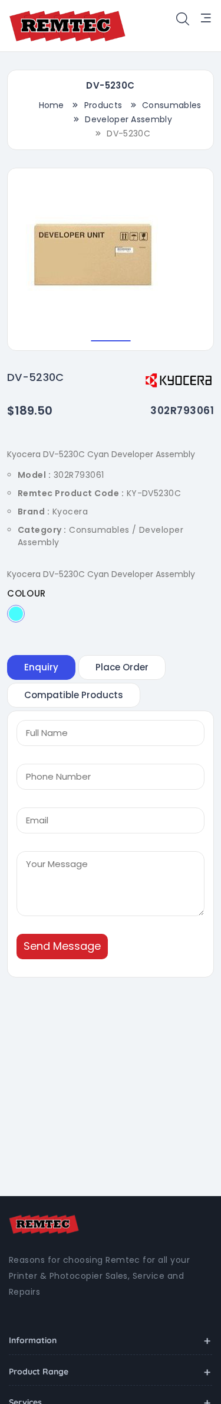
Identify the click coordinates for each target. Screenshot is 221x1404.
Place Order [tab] (122, 667)
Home (51, 105)
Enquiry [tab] (41, 667)
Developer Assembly (128, 119)
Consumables (172, 105)
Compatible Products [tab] (73, 695)
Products (103, 105)
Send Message (62, 946)
